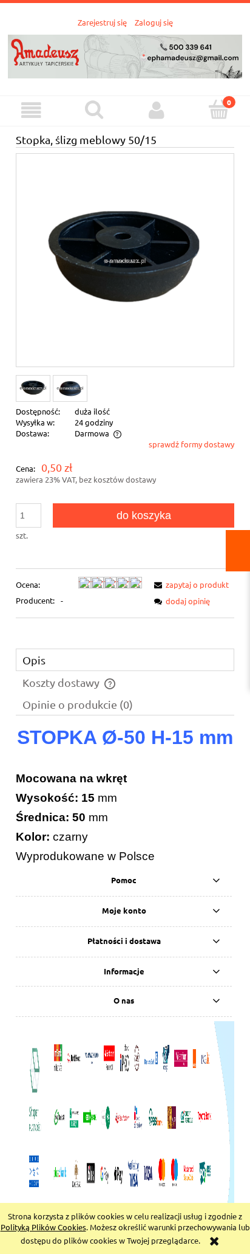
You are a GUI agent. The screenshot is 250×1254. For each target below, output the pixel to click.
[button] (31, 110)
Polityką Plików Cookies (43, 1227)
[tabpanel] (125, 797)
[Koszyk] (218, 109)
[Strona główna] (125, 55)
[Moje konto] (156, 110)
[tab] (125, 660)
